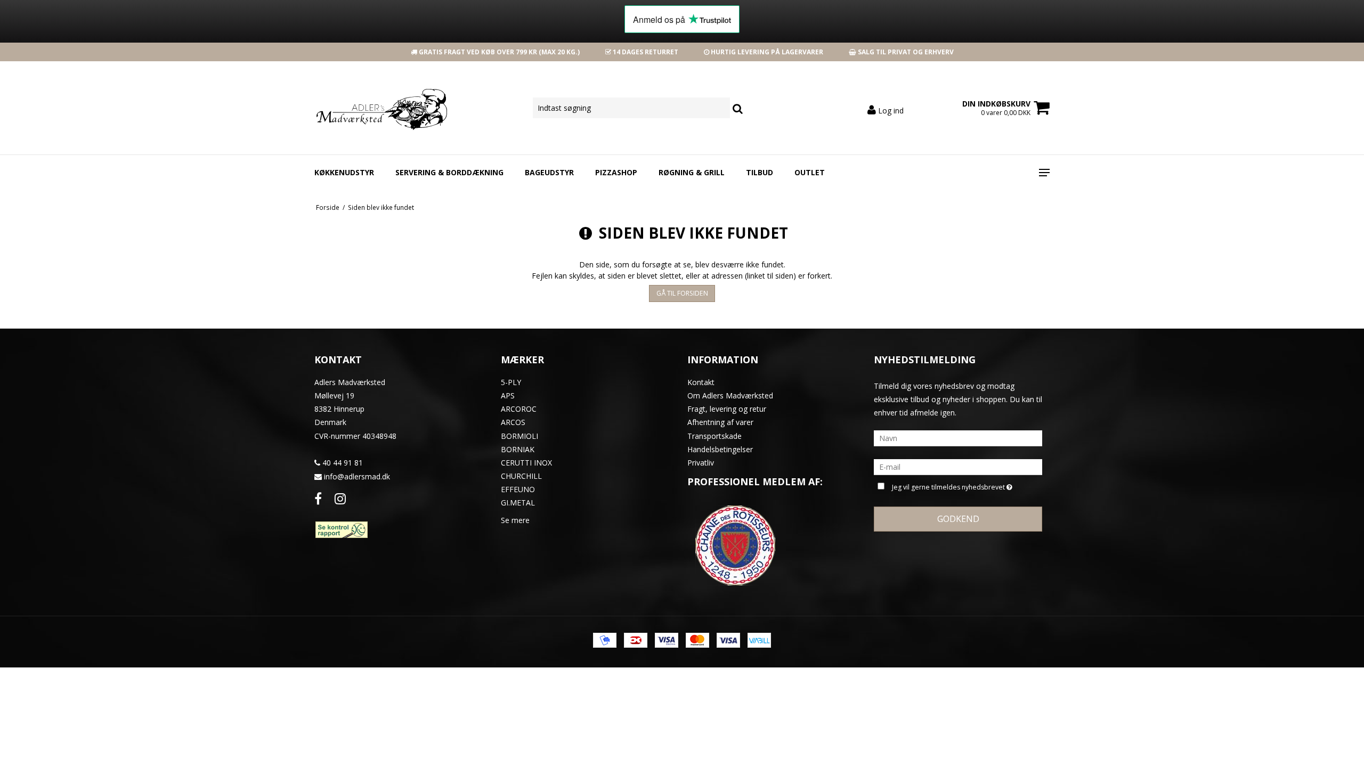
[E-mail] (958, 466)
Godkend (958, 519)
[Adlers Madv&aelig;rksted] (371, 108)
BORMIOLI (519, 436)
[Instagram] (340, 498)
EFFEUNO (518, 489)
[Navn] (958, 438)
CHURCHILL (521, 476)
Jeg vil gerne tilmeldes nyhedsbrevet (950, 485)
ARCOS (513, 422)
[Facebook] (318, 498)
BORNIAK (517, 449)
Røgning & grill (692, 172)
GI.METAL (518, 502)
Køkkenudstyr (344, 172)
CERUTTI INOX (526, 463)
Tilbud (759, 172)
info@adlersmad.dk (357, 476)
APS (508, 395)
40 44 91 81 (341, 463)
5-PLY (511, 382)
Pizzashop (616, 172)
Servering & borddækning (449, 172)
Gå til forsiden (682, 293)
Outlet (809, 172)
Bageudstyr (549, 172)
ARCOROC (519, 409)
